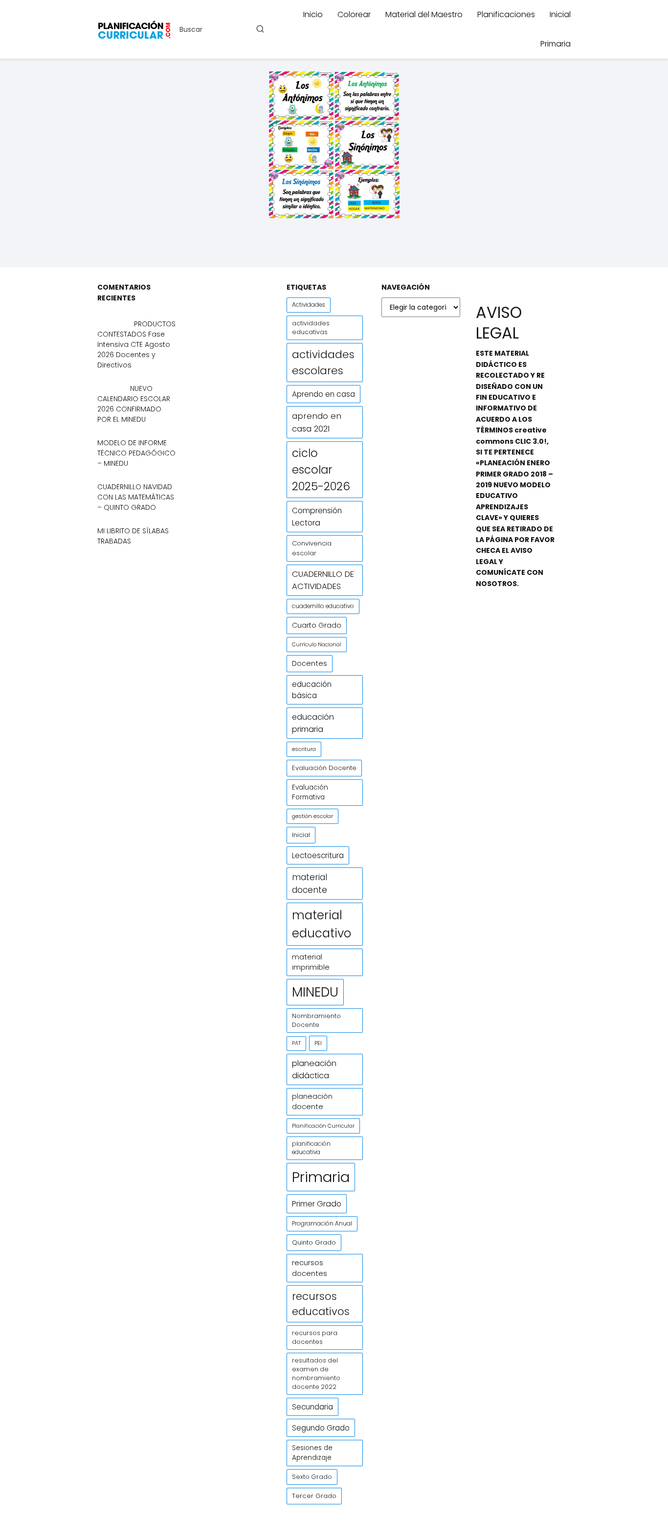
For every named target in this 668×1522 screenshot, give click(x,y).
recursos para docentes (314, 1337)
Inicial (560, 14)
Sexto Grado (312, 1477)
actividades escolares (323, 362)
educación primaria (313, 723)
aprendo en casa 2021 (316, 422)
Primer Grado (316, 1203)
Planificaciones (506, 14)
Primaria (555, 43)
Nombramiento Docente (316, 1020)
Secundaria (312, 1407)
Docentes (309, 663)
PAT (296, 1043)
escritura (304, 749)
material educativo (321, 924)
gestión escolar (312, 816)
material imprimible (311, 962)
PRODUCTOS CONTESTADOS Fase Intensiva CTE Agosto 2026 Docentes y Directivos (136, 344)
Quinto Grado (314, 1242)
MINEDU (315, 992)
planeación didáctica (314, 1069)
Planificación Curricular (323, 1126)
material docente (309, 883)
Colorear (354, 14)
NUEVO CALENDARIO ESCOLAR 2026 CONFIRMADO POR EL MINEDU (133, 404)
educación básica (312, 690)
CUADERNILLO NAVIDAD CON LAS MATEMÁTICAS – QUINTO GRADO (135, 497)
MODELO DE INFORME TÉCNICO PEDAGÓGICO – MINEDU (136, 453)
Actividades (308, 305)
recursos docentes (309, 1267)
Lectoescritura (318, 855)
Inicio (313, 14)
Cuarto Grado (316, 625)
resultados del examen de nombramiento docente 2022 (316, 1373)
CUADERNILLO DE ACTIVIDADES (323, 580)
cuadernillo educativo (323, 606)
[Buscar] (259, 29)
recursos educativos (321, 1303)
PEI (318, 1043)
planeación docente (312, 1101)
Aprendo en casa (323, 394)
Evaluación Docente (324, 767)
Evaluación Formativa (310, 792)
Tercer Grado (314, 1495)
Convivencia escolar (312, 548)
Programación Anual (322, 1223)
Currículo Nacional (316, 644)
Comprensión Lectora (317, 516)
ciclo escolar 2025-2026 (321, 469)
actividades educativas (311, 327)
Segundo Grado (321, 1428)
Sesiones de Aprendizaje (312, 1452)
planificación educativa (311, 1148)
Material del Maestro (424, 14)
